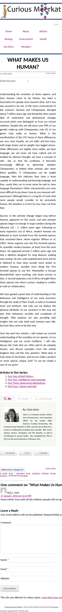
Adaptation (20, 473)
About (26, 31)
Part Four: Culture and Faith (22, 386)
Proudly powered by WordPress (14, 607)
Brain (28, 473)
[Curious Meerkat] (31, 11)
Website (5, 578)
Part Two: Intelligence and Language (27, 380)
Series (11, 473)
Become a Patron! (51, 468)
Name (5, 560)
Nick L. (10, 492)
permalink (24, 476)
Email (4, 569)
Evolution (45, 473)
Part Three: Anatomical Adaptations (26, 383)
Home (8, 31)
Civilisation (36, 473)
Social (24, 398)
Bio (9, 398)
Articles (43, 31)
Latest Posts (45, 398)
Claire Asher (7, 74)
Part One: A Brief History (20, 376)
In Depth (3, 473)
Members (26, 47)
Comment (6, 522)
